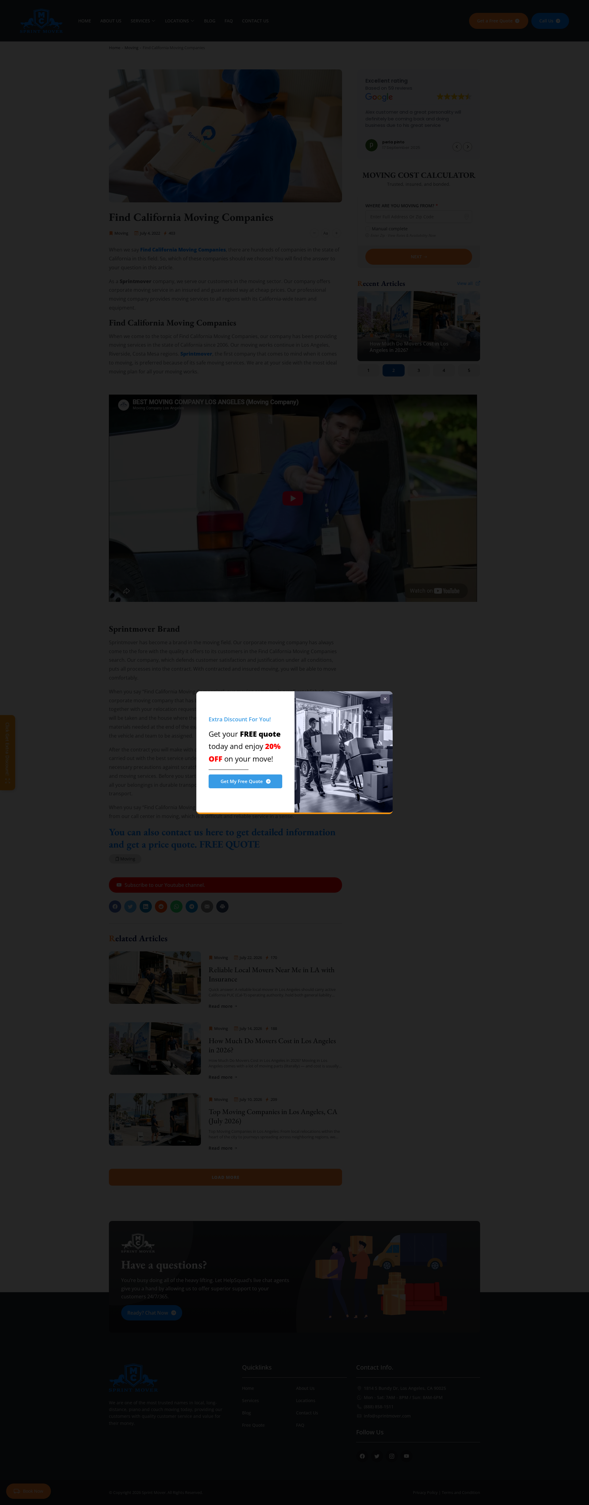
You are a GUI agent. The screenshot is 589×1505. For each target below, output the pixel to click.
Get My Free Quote (242, 781)
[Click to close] (385, 699)
